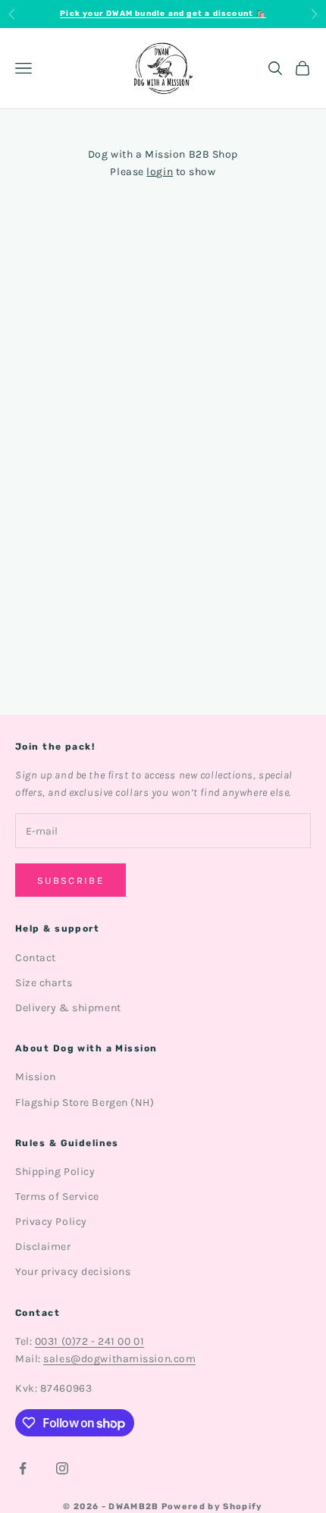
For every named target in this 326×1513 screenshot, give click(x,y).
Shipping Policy (55, 1171)
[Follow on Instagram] (62, 1468)
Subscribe (70, 880)
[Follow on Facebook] (22, 1468)
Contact (35, 957)
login (159, 171)
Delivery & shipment (68, 1007)
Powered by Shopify (212, 1506)
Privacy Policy (51, 1221)
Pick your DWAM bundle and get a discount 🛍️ (162, 13)
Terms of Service (57, 1196)
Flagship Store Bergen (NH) (85, 1102)
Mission (35, 1076)
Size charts (43, 982)
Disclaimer (43, 1246)
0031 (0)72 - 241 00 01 (89, 1341)
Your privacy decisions (72, 1271)
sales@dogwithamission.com (119, 1358)
